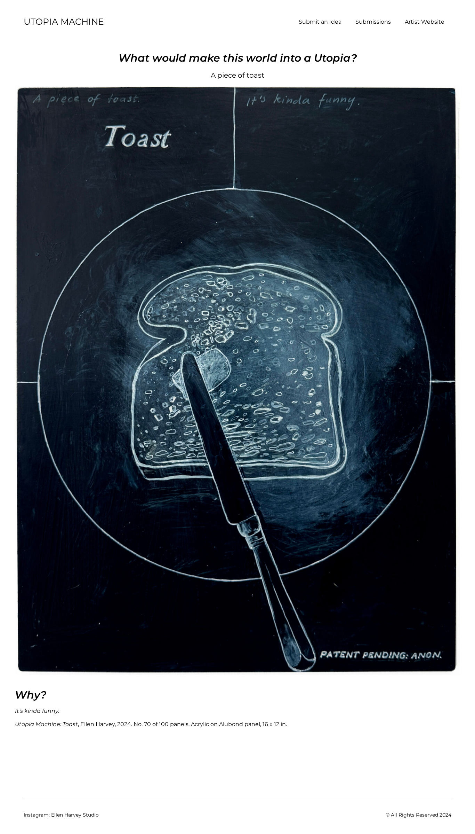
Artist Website (424, 21)
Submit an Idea (320, 21)
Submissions (373, 21)
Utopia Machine (64, 21)
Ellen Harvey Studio (75, 815)
